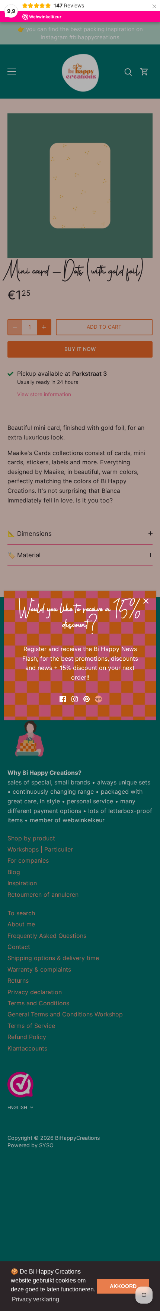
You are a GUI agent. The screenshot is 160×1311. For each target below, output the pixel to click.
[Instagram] (74, 698)
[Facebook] (63, 698)
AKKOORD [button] (123, 1286)
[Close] (146, 601)
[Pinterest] (86, 698)
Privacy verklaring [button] (35, 1299)
